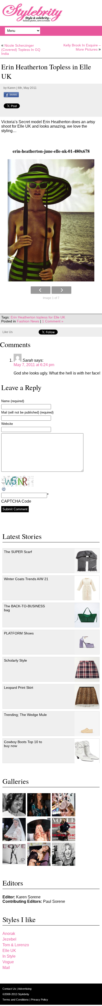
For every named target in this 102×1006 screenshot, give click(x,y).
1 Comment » (52, 321)
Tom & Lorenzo (15, 945)
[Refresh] (4, 489)
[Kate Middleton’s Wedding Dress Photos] (14, 829)
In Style (9, 956)
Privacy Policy (39, 999)
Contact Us (9, 988)
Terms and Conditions (15, 999)
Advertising (24, 988)
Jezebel (9, 939)
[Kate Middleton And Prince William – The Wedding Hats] (63, 804)
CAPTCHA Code (16, 501)
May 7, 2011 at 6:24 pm (34, 365)
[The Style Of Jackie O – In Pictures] (14, 804)
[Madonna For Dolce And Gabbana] (63, 854)
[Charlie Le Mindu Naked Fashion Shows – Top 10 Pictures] (39, 829)
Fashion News (28, 321)
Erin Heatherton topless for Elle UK (38, 317)
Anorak (8, 933)
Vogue (8, 962)
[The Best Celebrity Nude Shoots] (14, 854)
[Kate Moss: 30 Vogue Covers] (63, 829)
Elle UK (9, 950)
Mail (6, 968)
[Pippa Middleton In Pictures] (39, 804)
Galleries (15, 781)
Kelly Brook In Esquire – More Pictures (82, 47)
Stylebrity (23, 994)
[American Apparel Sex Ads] (39, 854)
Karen (11, 88)
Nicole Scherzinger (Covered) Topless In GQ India (20, 49)
